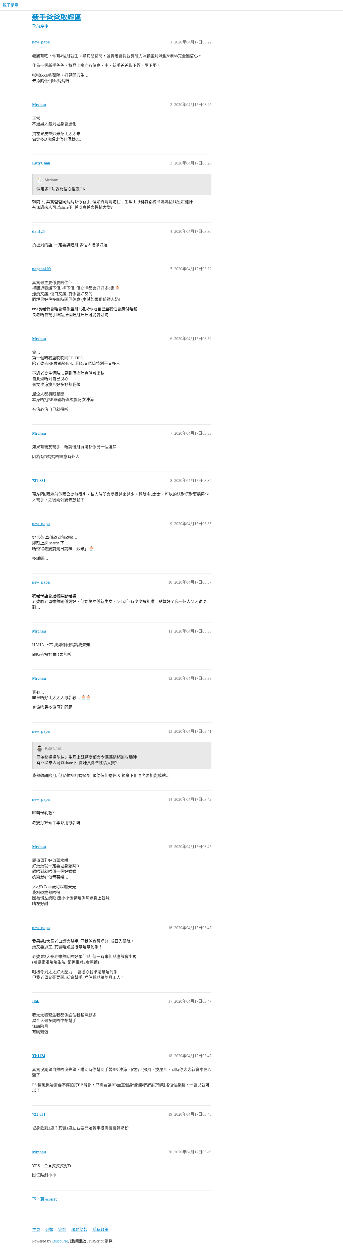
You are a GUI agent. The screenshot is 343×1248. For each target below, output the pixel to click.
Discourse (60, 1241)
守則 (62, 1229)
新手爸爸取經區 (56, 17)
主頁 (36, 1229)
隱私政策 (100, 1229)
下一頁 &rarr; (44, 1199)
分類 (49, 1229)
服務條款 (79, 1229)
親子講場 (11, 5)
